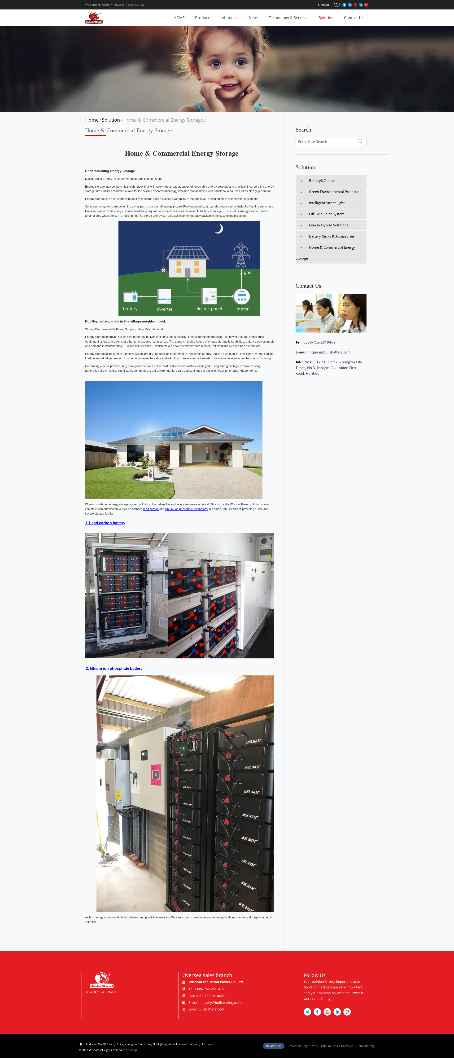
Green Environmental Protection (335, 191)
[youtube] (355, 5)
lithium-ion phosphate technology (186, 509)
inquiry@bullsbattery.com (330, 352)
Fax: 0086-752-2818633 (207, 995)
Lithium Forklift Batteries (337, 1046)
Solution (326, 17)
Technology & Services (288, 17)
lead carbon (151, 509)
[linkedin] (361, 5)
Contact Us (354, 17)
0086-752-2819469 (319, 342)
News (253, 17)
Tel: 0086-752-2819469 (206, 989)
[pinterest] (366, 5)
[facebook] (350, 5)
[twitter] (344, 5)
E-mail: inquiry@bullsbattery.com (215, 1002)
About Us (230, 17)
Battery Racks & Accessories (331, 236)
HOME (179, 17)
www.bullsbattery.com (206, 1009)
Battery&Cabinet (322, 180)
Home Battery (365, 1046)
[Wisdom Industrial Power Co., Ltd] (94, 18)
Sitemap (323, 5)
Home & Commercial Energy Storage (163, 120)
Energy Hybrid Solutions (328, 225)
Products (203, 17)
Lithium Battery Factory (303, 1046)
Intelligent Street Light (327, 202)
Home (92, 120)
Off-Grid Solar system (327, 214)
